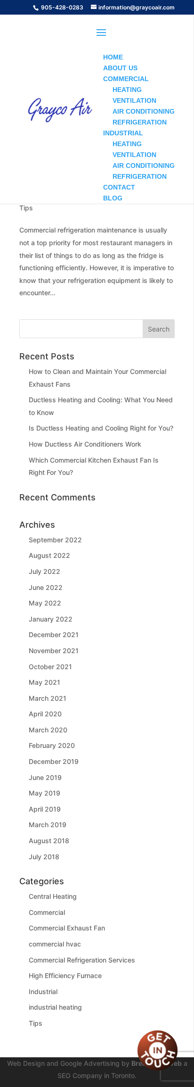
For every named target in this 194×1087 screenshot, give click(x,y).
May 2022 (45, 603)
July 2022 (44, 571)
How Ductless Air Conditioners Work (85, 444)
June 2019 (45, 777)
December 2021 (54, 635)
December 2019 (54, 761)
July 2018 (44, 857)
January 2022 (51, 619)
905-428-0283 (62, 7)
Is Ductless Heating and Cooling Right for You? (101, 428)
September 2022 (55, 540)
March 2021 (47, 698)
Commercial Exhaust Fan (67, 928)
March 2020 (48, 730)
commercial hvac (55, 944)
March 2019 (47, 825)
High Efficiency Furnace (65, 975)
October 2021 (50, 667)
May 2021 (44, 682)
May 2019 (44, 793)
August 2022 (49, 555)
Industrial (43, 991)
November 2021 (54, 651)
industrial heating (55, 1007)
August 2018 (49, 841)
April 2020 (45, 714)
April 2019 (45, 809)
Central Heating (53, 896)
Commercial (47, 912)
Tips (26, 208)
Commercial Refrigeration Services (82, 960)
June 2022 (46, 587)
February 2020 (52, 745)
